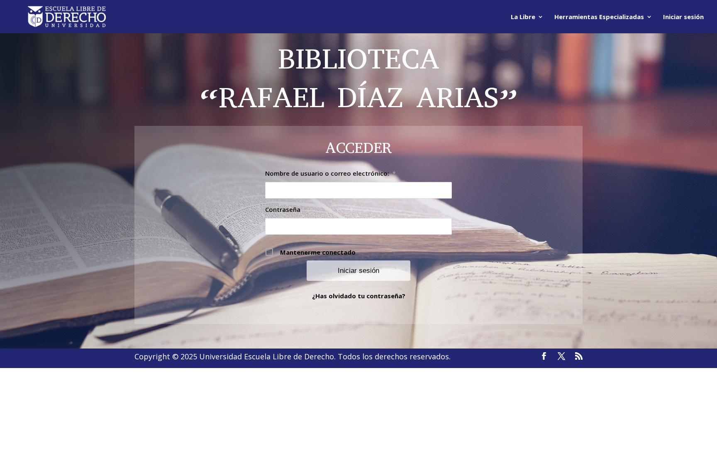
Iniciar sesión (683, 17)
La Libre (523, 17)
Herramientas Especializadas (599, 17)
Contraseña (286, 209)
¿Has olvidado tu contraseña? (358, 296)
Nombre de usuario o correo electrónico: (330, 173)
